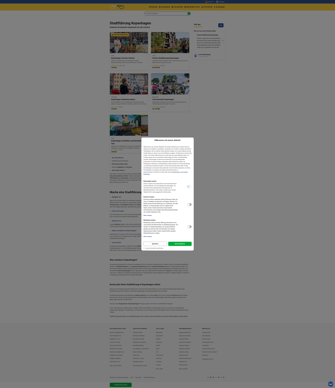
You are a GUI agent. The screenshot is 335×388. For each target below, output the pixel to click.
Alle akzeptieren (180, 244)
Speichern (155, 244)
